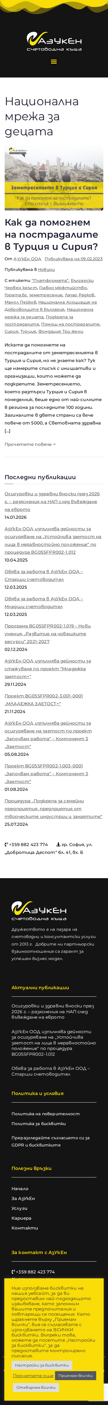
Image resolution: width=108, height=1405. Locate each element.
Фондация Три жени (60, 331)
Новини (46, 269)
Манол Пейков (20, 302)
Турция (28, 331)
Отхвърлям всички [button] (36, 1387)
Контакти (25, 1228)
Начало (20, 1188)
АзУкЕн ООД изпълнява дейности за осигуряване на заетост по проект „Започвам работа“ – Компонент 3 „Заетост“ (48, 734)
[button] (54, 61)
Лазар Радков (79, 295)
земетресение (46, 295)
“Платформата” (50, 280)
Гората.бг (16, 295)
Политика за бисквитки (39, 1123)
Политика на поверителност (46, 1113)
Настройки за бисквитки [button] (42, 1365)
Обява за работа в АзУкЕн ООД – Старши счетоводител (44, 575)
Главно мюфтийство (63, 287)
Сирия (11, 331)
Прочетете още (33, 1375)
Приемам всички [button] (75, 1375)
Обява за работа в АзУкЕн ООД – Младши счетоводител (44, 602)
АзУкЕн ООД (27, 258)
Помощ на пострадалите (70, 324)
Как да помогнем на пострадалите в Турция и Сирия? (51, 234)
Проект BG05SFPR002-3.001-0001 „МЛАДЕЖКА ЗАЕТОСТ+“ (44, 699)
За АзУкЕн (23, 1198)
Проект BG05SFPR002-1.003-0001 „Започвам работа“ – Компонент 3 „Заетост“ (46, 773)
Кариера (21, 1218)
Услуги (19, 1208)
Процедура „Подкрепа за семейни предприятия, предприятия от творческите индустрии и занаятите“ (53, 808)
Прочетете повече (28, 444)
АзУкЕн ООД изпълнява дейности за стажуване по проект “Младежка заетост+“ (48, 668)
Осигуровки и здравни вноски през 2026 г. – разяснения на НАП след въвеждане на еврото (52, 501)
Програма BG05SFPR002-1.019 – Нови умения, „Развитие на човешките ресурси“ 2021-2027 (48, 633)
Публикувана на (74, 258)
